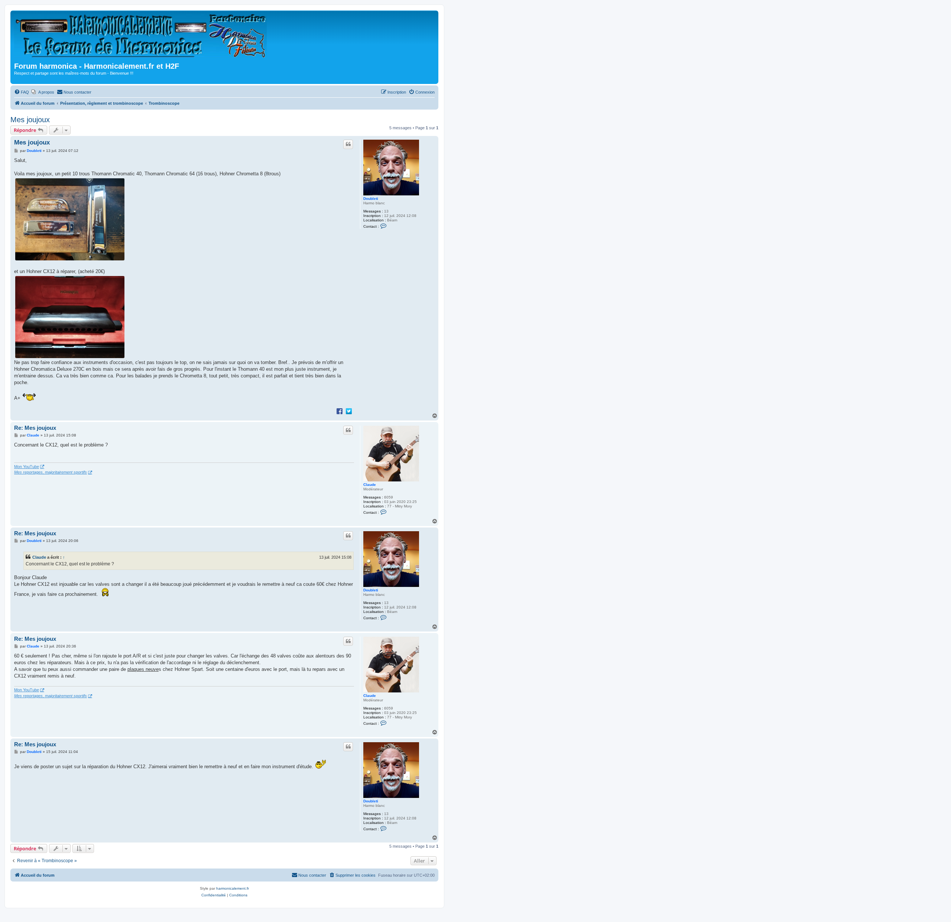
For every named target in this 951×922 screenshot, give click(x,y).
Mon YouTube (26, 466)
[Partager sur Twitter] (349, 411)
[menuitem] (21, 92)
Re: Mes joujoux (35, 428)
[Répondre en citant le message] (348, 144)
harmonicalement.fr (232, 888)
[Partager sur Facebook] (339, 411)
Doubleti (370, 199)
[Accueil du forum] (143, 37)
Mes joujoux (30, 120)
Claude (369, 485)
